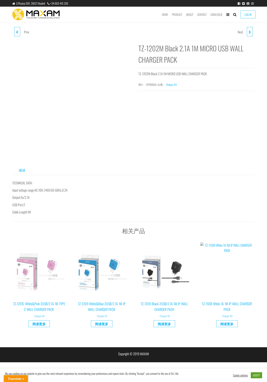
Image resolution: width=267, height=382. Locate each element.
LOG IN (248, 14)
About (189, 14)
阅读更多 (39, 323)
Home (165, 14)
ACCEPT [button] (256, 375)
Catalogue (216, 14)
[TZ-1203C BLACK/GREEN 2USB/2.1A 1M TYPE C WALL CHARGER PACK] (250, 31)
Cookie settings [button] (240, 375)
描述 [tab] (22, 170)
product (177, 14)
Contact (202, 14)
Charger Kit (171, 84)
